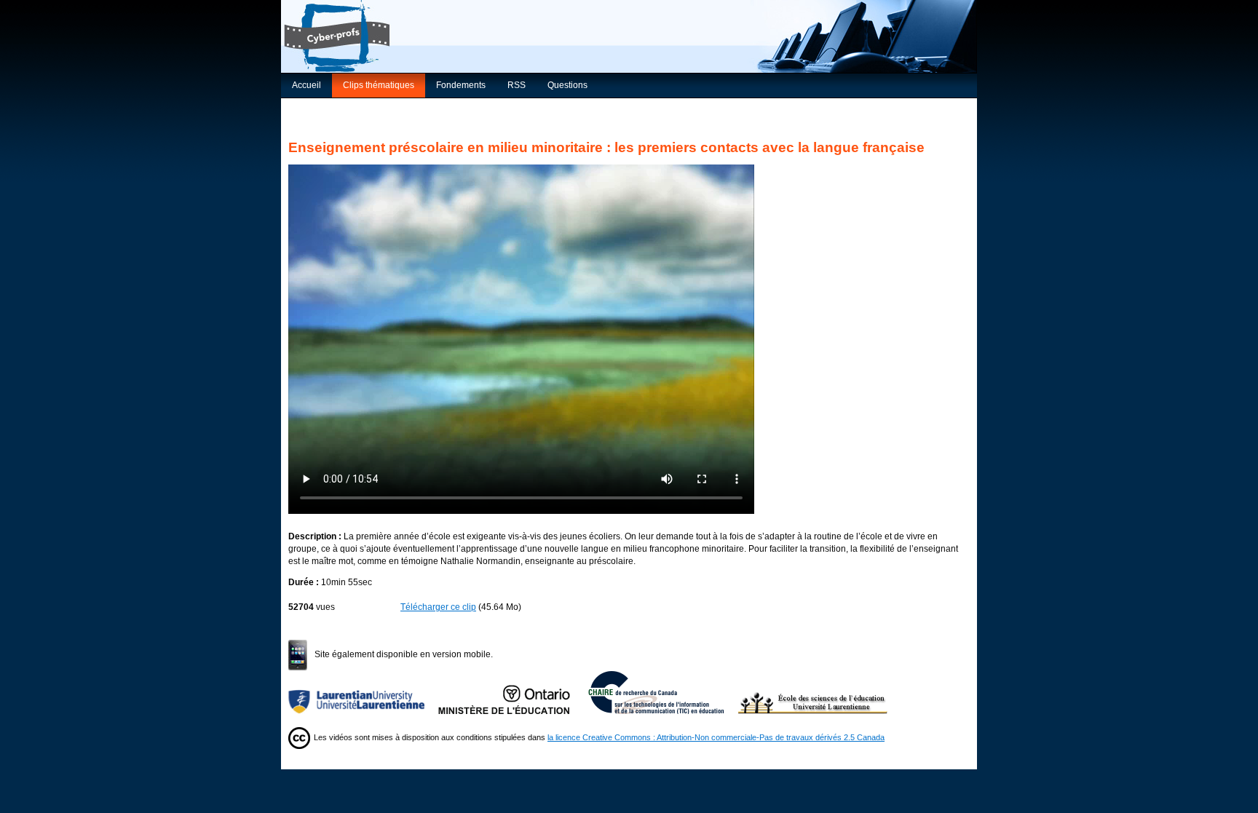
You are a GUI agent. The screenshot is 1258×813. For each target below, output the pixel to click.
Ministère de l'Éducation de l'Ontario (513, 692)
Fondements (461, 85)
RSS (516, 85)
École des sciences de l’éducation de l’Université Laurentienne (813, 692)
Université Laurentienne (363, 692)
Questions (567, 85)
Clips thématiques (378, 85)
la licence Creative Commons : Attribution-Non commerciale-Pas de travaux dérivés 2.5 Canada (716, 737)
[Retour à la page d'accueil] (629, 36)
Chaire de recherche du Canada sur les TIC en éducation (663, 692)
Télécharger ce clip (438, 607)
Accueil (306, 85)
